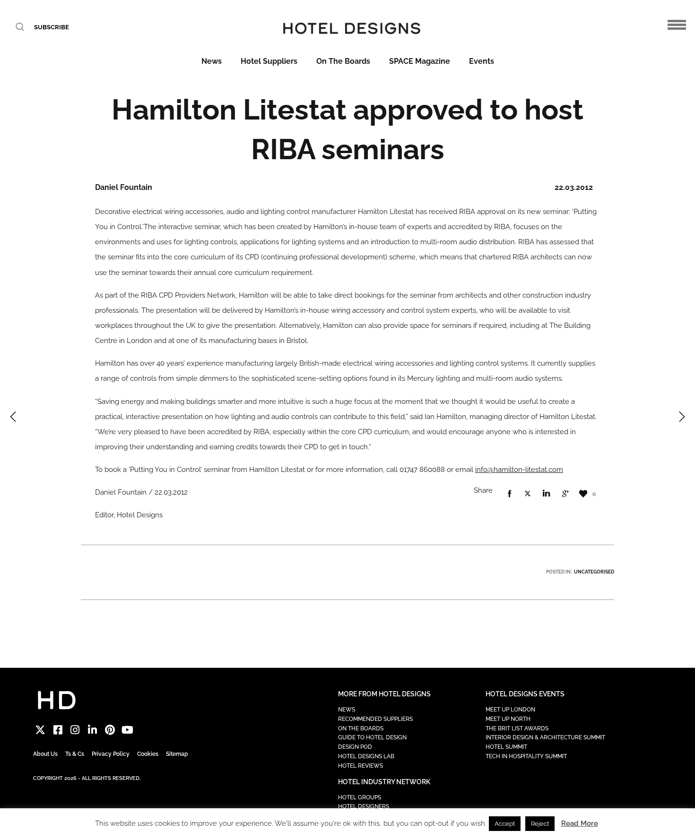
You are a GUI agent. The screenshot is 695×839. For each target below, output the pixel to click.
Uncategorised (594, 571)
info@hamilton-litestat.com (519, 469)
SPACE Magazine (419, 61)
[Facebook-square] (58, 730)
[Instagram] (75, 730)
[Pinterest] (110, 730)
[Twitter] (40, 730)
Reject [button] (540, 823)
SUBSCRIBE (51, 27)
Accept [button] (505, 823)
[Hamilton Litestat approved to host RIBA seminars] (509, 494)
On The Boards (343, 61)
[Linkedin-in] (92, 730)
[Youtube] (127, 730)
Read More (579, 823)
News (211, 61)
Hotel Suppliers (269, 61)
